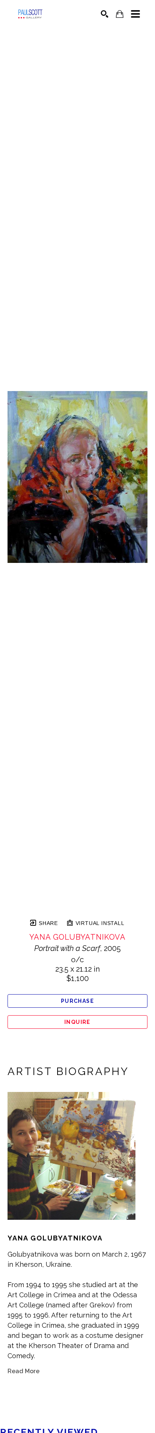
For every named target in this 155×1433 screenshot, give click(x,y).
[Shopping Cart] (119, 14)
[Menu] (135, 14)
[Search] (104, 14)
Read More (24, 1371)
